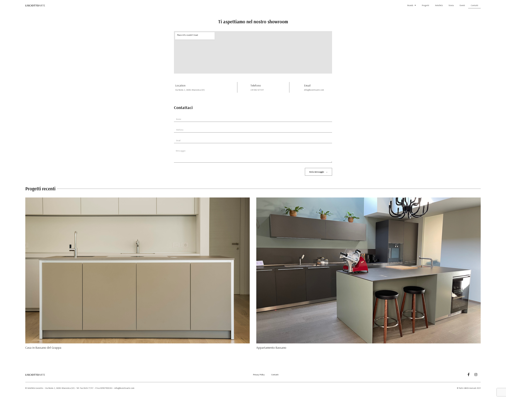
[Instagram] (476, 374)
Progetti (425, 5)
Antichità (439, 5)
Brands (410, 5)
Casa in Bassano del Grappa (43, 347)
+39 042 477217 (257, 89)
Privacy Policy (259, 374)
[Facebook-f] (468, 374)
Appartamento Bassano (271, 347)
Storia (451, 5)
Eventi (462, 5)
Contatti (474, 5)
